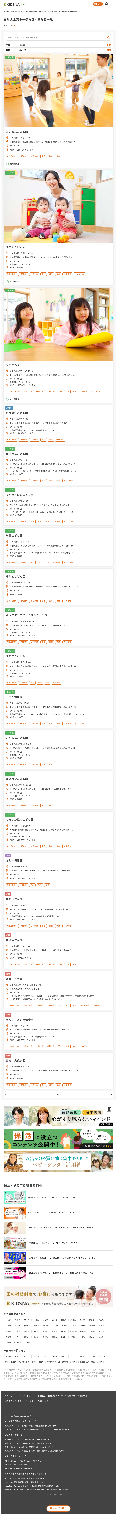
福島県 (64, 1320)
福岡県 (64, 1337)
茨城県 (73, 1320)
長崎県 (82, 1337)
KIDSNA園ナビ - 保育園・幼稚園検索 (19, 1468)
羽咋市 (64, 1356)
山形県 (55, 1320)
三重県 (17, 1331)
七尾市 (17, 1356)
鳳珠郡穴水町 (83, 1362)
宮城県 (36, 1320)
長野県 (83, 1326)
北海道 (8, 1320)
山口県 (17, 1337)
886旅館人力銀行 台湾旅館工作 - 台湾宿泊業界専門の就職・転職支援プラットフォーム (38, 1490)
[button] (106, 4)
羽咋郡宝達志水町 (52, 1362)
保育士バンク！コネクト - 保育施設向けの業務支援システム (28, 1440)
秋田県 (45, 1320)
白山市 (83, 1356)
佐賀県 (73, 1337)
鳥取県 (83, 1331)
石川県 (55, 1326)
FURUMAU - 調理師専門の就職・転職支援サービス (24, 1482)
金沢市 (8, 1356)
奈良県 (64, 1331)
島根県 (92, 1331)
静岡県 (101, 1326)
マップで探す (59, 1508)
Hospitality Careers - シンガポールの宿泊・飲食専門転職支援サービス (32, 1486)
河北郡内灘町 (23, 1362)
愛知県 (8, 1331)
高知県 (55, 1337)
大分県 (101, 1337)
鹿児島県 (18, 1343)
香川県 (36, 1337)
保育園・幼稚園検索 (12, 12)
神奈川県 (27, 1326)
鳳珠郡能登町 (96, 1362)
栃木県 (82, 1320)
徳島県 (27, 1337)
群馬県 (92, 1320)
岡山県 (101, 1331)
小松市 (27, 1356)
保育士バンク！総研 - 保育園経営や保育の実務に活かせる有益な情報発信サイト (35, 1451)
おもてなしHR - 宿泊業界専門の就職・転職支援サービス (26, 1479)
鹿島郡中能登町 (68, 1362)
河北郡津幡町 (10, 1362)
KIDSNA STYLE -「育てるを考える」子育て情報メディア (26, 1461)
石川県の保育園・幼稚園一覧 (35, 12)
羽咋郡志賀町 (37, 1362)
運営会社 (41, 1396)
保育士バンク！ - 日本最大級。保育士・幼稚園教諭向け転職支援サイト (32, 1426)
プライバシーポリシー (25, 1396)
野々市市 (102, 1356)
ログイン (97, 4)
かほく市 (73, 1356)
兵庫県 (55, 1331)
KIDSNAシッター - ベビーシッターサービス (21, 1465)
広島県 (8, 1337)
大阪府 (45, 1331)
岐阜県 (92, 1326)
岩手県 (27, 1320)
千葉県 (8, 1326)
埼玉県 (101, 1320)
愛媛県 (45, 1337)
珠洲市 (45, 1356)
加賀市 (55, 1356)
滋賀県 (27, 1331)
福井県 (64, 1326)
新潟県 (36, 1326)
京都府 (36, 1331)
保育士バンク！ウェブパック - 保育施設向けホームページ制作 (29, 1447)
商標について (43, 1401)
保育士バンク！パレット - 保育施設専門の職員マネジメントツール (30, 1443)
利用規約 (8, 1396)
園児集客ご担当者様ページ (16, 1401)
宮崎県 (8, 1343)
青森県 (17, 1320)
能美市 (92, 1356)
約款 (32, 1401)
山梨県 (73, 1326)
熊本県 (92, 1337)
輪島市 (36, 1356)
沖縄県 (27, 1343)
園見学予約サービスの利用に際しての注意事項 (67, 1396)
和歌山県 (73, 1331)
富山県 (46, 1326)
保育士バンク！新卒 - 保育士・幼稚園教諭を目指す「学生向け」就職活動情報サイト (37, 1430)
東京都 (17, 1326)
